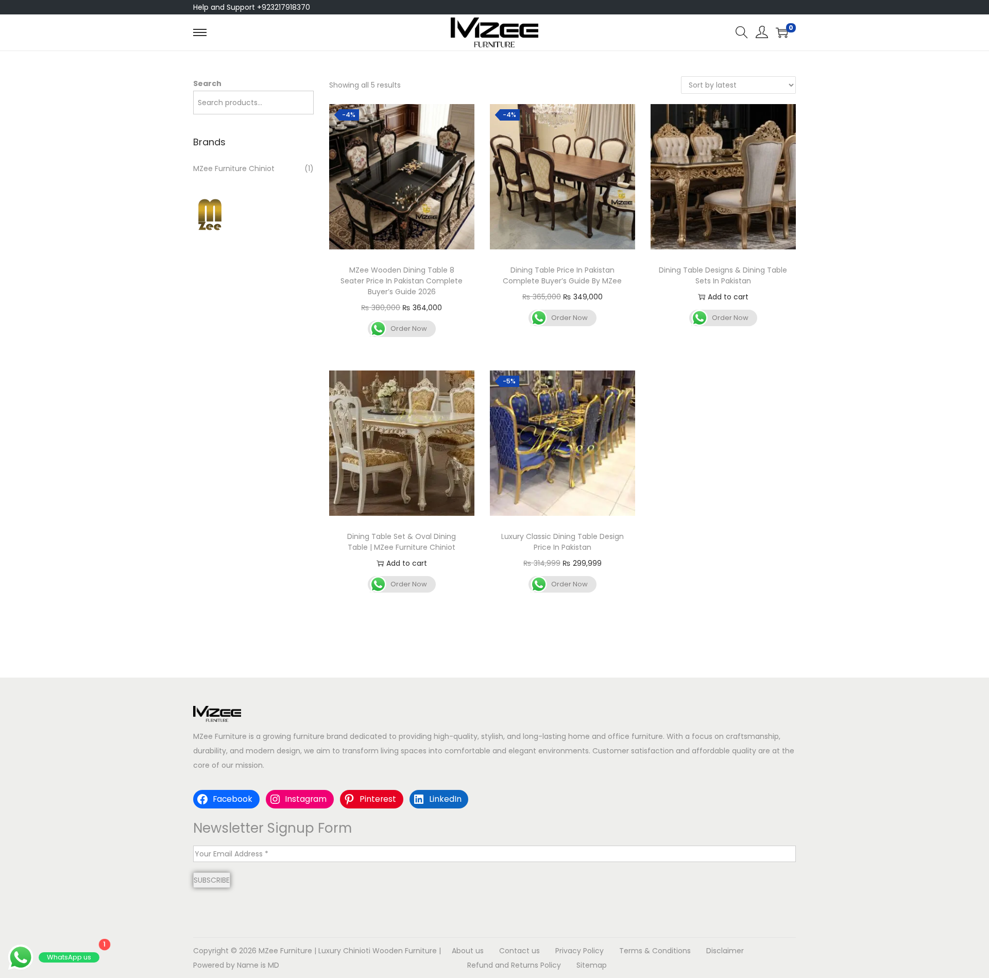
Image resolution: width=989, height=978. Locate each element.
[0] (782, 32)
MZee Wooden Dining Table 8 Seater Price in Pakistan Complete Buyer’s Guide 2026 (401, 281)
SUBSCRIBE (212, 880)
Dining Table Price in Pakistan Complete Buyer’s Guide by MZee (562, 275)
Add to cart (728, 297)
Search (207, 83)
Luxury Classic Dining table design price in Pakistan (562, 541)
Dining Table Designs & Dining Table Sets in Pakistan (723, 275)
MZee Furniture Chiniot (234, 168)
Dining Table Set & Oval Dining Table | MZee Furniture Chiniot (401, 541)
